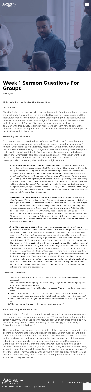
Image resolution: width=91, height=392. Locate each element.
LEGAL (86, 382)
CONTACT (71, 382)
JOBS (79, 382)
